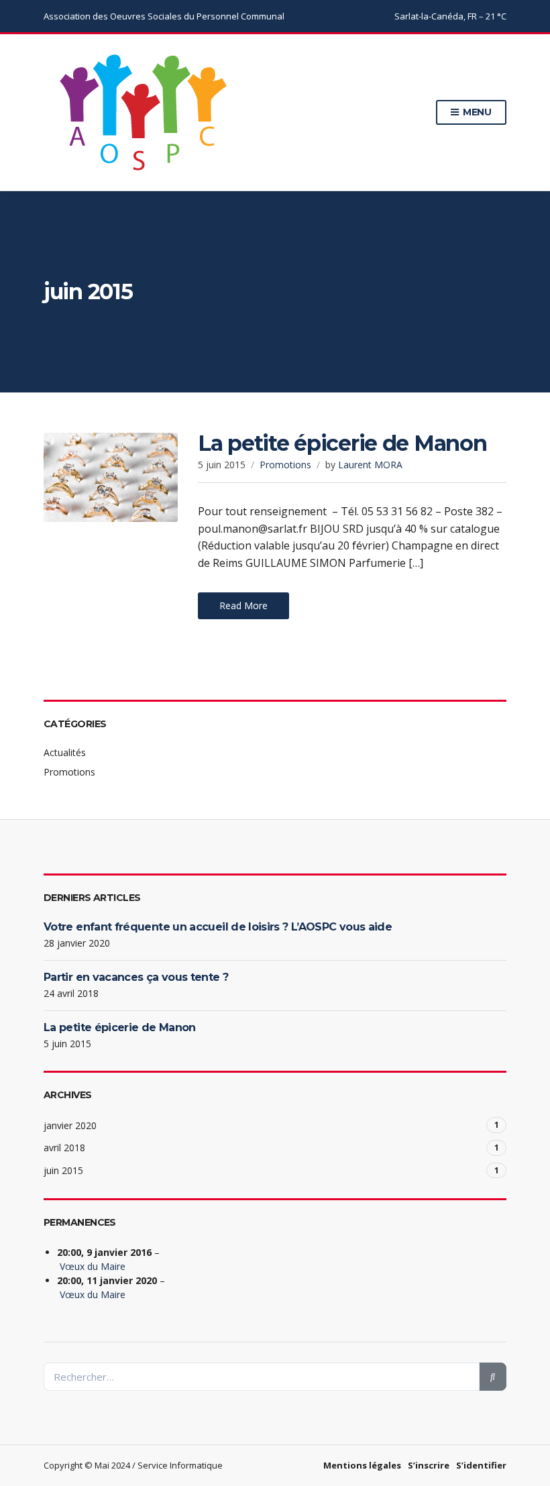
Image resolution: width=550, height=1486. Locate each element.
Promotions (285, 464)
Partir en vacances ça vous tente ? (136, 977)
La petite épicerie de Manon (342, 443)
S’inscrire (428, 1465)
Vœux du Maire (92, 1266)
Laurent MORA (370, 464)
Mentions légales (362, 1465)
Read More (243, 605)
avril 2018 (64, 1147)
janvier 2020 (70, 1125)
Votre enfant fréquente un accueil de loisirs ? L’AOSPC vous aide (218, 926)
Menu (476, 112)
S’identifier (481, 1465)
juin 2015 (63, 1170)
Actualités (65, 752)
